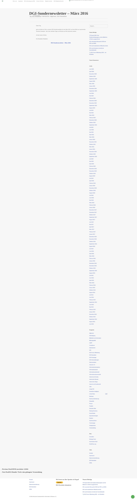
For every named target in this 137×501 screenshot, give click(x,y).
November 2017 (93, 212)
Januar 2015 (92, 287)
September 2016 (93, 243)
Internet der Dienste (93, 379)
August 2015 (92, 273)
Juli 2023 (91, 110)
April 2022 (91, 134)
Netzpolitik (91, 401)
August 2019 (92, 175)
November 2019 (93, 171)
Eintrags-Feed (92, 439)
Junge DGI (91, 389)
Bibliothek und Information (95, 338)
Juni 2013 (91, 304)
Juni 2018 (91, 197)
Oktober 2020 (92, 154)
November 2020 (93, 151)
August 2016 (92, 246)
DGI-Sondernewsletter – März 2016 (61, 43)
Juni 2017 (91, 222)
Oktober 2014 (92, 290)
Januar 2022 (92, 139)
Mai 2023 (91, 112)
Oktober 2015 (92, 268)
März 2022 (91, 137)
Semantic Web (92, 408)
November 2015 (93, 265)
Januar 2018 (92, 207)
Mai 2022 (91, 132)
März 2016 (91, 256)
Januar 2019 (92, 185)
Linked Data (98, 393)
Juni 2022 (91, 129)
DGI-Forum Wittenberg (94, 352)
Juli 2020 (91, 158)
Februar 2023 (92, 117)
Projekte (91, 406)
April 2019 (91, 180)
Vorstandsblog (92, 427)
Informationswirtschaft (94, 372)
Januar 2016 (92, 260)
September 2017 (93, 217)
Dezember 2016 (93, 236)
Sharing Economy (93, 410)
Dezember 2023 (93, 100)
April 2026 (91, 71)
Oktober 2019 (92, 173)
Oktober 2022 (92, 122)
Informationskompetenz (94, 367)
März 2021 (91, 146)
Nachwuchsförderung (94, 398)
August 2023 (92, 107)
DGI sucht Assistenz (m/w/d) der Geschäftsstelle (96, 49)
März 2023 (91, 115)
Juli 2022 (91, 127)
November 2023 (93, 103)
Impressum (91, 455)
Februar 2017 (92, 231)
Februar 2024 (92, 98)
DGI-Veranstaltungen (94, 359)
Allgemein (53, 16)
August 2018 (92, 192)
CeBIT (90, 342)
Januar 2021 (92, 149)
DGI (90, 350)
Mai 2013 (91, 307)
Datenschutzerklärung (94, 458)
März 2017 (91, 229)
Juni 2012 (91, 324)
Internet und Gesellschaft (95, 384)
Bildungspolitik (92, 340)
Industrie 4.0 (92, 364)
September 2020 (93, 156)
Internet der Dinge (93, 381)
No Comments (36, 15)
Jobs (90, 386)
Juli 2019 (91, 178)
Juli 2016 (91, 248)
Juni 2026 (91, 69)
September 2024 (93, 90)
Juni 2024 (91, 93)
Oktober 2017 (92, 214)
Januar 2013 (92, 311)
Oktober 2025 (92, 76)
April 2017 (91, 226)
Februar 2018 (92, 205)
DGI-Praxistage (92, 357)
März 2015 (91, 282)
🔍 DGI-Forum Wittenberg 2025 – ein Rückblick (97, 53)
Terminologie (92, 423)
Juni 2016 (91, 251)
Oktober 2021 (92, 144)
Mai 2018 (91, 200)
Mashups (91, 396)
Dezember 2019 (93, 168)
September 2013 (93, 302)
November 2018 (93, 188)
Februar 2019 (92, 183)
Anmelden (91, 436)
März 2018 (91, 202)
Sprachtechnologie (93, 415)
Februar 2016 (92, 258)
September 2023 (93, 105)
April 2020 (91, 163)
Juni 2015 (91, 277)
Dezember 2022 (93, 120)
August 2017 (92, 219)
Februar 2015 (92, 285)
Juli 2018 (91, 195)
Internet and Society (93, 376)
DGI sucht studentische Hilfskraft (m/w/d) (98, 45)
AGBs (90, 462)
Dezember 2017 (93, 209)
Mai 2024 (91, 95)
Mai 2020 (91, 161)
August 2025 (92, 81)
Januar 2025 (92, 86)
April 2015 (91, 280)
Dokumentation (92, 362)
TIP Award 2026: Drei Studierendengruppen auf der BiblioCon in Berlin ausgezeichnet (98, 37)
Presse (90, 403)
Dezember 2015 (93, 263)
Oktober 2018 (92, 190)
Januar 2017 (92, 234)
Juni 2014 (91, 297)
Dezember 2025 (93, 73)
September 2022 (93, 124)
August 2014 (92, 292)
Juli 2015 (91, 275)
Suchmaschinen (93, 420)
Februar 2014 (92, 299)
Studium (91, 418)
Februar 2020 (92, 166)
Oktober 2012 (92, 316)
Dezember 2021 (93, 141)
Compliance (92, 345)
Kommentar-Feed (93, 441)
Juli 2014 (91, 294)
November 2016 (93, 239)
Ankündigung (92, 335)
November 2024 (93, 88)
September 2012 (93, 319)
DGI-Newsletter (62, 16)
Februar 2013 (92, 309)
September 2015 (93, 270)
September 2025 (93, 78)
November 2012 (93, 314)
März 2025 (91, 83)
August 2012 (92, 321)
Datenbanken (92, 347)
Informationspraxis (93, 369)
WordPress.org (92, 444)
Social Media (92, 413)
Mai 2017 (91, 224)
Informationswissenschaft (95, 374)
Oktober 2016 (92, 241)
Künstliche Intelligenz (94, 391)
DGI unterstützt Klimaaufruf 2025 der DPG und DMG (97, 42)
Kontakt (91, 453)
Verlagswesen (92, 425)
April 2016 (91, 253)
